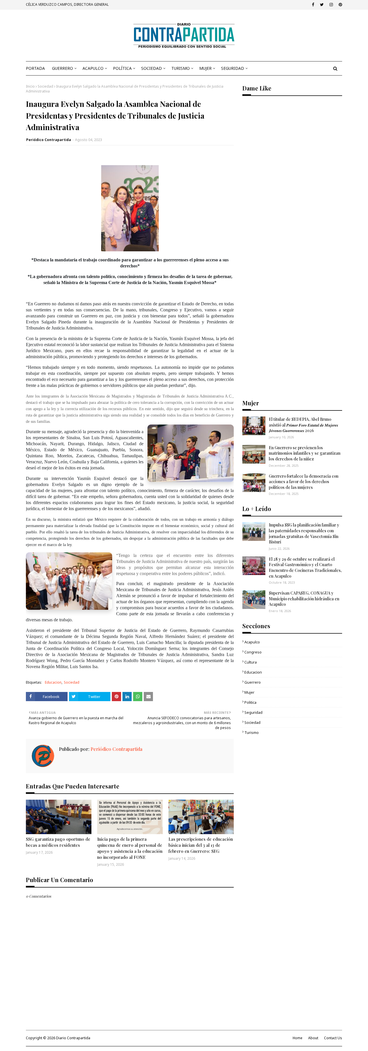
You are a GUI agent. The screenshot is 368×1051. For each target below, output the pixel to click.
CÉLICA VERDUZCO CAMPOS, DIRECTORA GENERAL (67, 4)
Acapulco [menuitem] (93, 68)
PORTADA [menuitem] (35, 68)
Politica (250, 702)
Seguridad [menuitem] (232, 68)
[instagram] (331, 4)
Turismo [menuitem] (180, 68)
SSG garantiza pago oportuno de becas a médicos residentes (58, 842)
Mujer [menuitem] (205, 68)
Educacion (53, 682)
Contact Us (333, 1037)
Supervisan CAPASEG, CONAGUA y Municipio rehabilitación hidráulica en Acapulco (304, 598)
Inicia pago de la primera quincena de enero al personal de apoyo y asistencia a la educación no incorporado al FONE (129, 848)
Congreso (253, 652)
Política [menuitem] (122, 68)
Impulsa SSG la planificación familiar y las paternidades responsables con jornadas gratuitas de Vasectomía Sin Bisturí (304, 533)
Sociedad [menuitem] (151, 68)
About (313, 1037)
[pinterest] (339, 4)
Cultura (250, 662)
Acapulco (252, 642)
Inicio (30, 86)
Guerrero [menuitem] (62, 68)
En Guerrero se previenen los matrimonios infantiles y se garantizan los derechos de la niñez (304, 453)
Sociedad (45, 86)
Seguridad (253, 712)
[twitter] (322, 4)
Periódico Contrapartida (48, 139)
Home (297, 1037)
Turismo (251, 732)
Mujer (249, 692)
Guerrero (252, 682)
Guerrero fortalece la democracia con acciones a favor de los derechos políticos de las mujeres (303, 481)
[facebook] (313, 4)
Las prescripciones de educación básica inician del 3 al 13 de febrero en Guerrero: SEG (200, 845)
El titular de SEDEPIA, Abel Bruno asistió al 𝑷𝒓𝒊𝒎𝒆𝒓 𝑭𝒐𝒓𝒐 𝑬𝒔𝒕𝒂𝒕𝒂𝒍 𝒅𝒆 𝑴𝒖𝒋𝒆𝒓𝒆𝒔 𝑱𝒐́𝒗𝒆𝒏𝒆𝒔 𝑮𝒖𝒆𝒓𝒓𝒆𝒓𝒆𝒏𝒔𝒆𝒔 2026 (303, 424)
